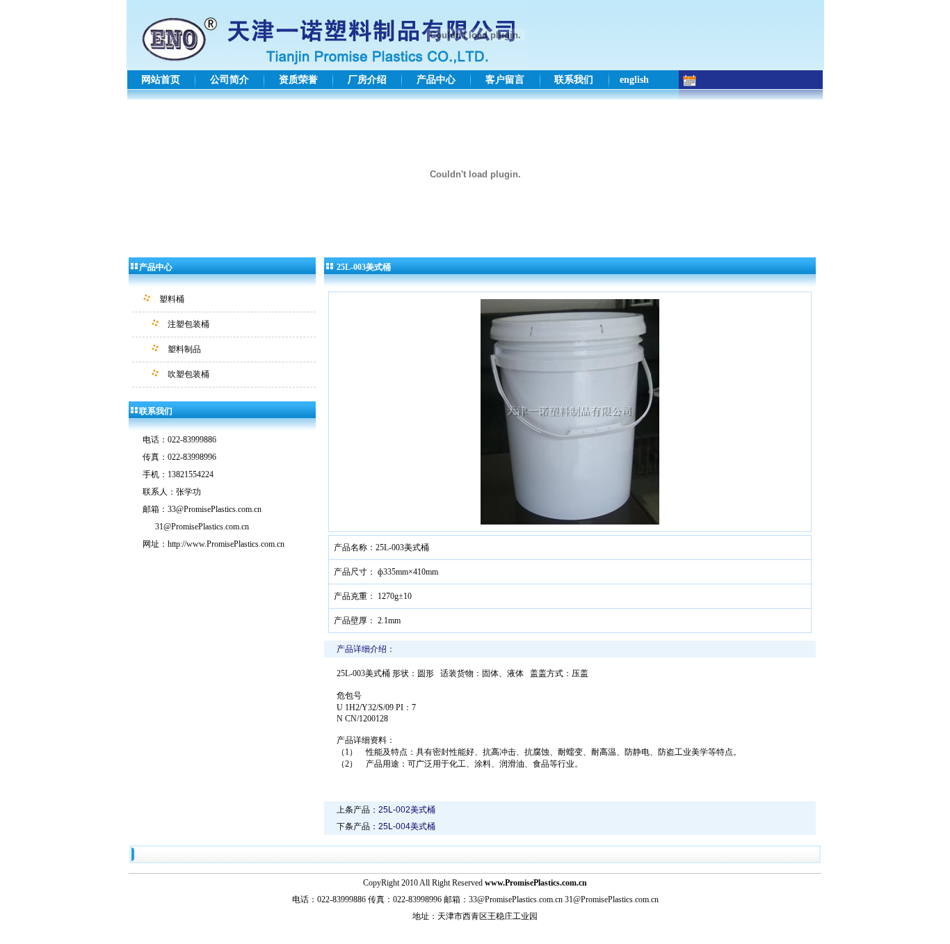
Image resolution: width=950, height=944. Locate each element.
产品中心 (436, 79)
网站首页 (160, 79)
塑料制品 (184, 349)
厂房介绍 (367, 79)
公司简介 (229, 79)
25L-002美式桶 (406, 810)
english (634, 79)
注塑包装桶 (188, 324)
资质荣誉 (298, 79)
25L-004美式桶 (406, 826)
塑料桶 (171, 299)
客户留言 (504, 79)
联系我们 (573, 79)
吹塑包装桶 (188, 374)
